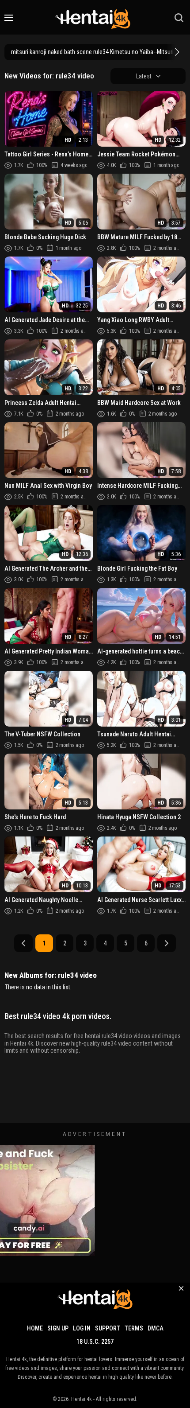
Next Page (166, 943)
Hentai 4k (81, 1399)
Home (35, 1328)
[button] (176, 52)
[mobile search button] (179, 17)
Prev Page (23, 943)
